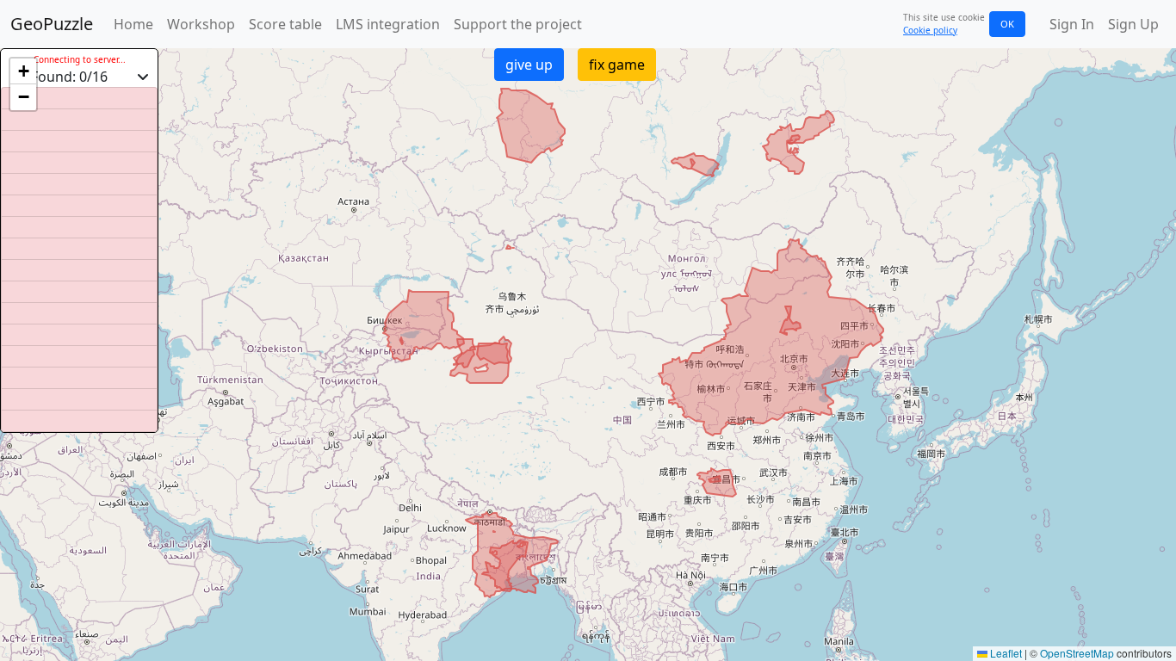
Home (133, 24)
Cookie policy (930, 30)
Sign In (1071, 24)
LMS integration (388, 24)
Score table (285, 24)
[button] (23, 71)
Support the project (518, 24)
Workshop (201, 24)
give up (529, 64)
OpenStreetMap (1077, 653)
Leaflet (1004, 653)
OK (1007, 23)
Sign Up (1133, 24)
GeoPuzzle (51, 23)
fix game (617, 64)
